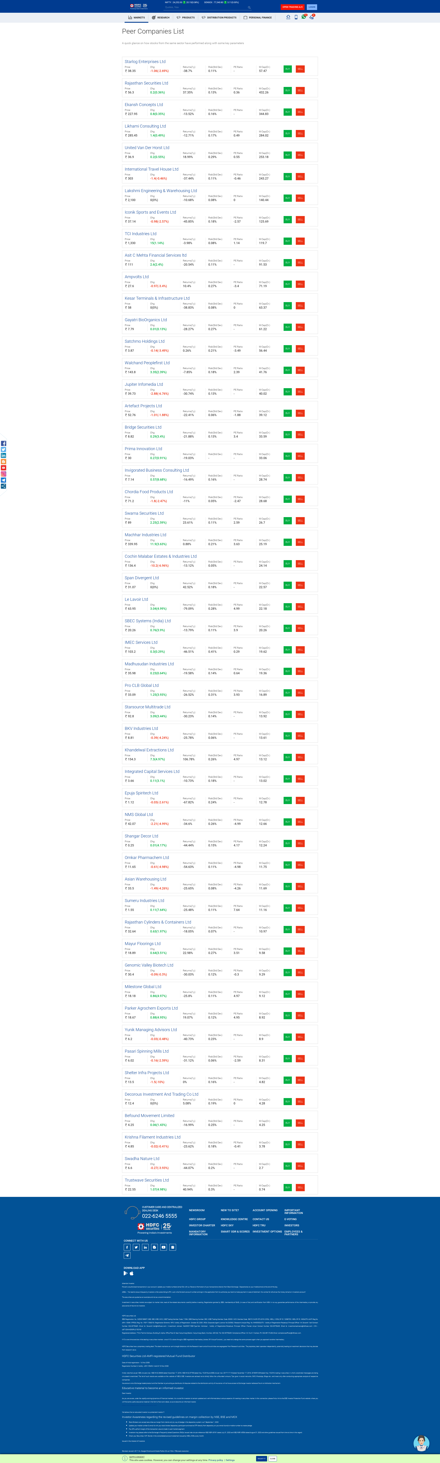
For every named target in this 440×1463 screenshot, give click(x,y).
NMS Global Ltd (139, 814)
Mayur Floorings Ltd (143, 944)
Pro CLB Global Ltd (142, 685)
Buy (287, 68)
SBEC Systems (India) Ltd (148, 621)
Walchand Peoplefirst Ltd (147, 363)
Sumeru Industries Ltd (144, 901)
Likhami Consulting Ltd (145, 126)
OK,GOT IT (262, 1459)
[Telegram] (127, 1255)
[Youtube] (163, 1247)
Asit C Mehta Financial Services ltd (155, 255)
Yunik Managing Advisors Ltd (151, 1030)
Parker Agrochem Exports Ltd (151, 1008)
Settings (230, 1460)
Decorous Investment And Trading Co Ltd (161, 1094)
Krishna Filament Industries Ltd (152, 1137)
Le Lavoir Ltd (136, 599)
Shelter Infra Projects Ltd (147, 1073)
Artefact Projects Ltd (143, 406)
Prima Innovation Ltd (143, 449)
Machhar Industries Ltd (145, 535)
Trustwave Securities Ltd (147, 1180)
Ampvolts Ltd (137, 277)
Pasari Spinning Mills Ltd (147, 1051)
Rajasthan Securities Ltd (146, 83)
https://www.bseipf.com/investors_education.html (139, 1405)
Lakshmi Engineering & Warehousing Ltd (161, 191)
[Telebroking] (288, 17)
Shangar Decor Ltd (141, 836)
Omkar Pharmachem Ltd (147, 858)
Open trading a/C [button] (293, 7)
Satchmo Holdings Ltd (144, 341)
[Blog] (154, 1247)
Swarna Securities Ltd (144, 513)
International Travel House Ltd (151, 169)
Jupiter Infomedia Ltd (144, 384)
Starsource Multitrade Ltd (147, 707)
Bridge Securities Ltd (143, 427)
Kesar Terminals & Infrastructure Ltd (157, 298)
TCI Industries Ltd (140, 234)
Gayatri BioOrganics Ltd (146, 320)
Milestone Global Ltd (143, 987)
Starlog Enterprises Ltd (145, 62)
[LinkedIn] (145, 1247)
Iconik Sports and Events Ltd (150, 212)
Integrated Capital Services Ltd (152, 771)
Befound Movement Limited (149, 1116)
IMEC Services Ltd (141, 642)
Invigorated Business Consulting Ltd (157, 470)
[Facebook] (127, 1247)
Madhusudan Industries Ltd (149, 664)
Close (272, 1459)
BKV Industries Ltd (141, 728)
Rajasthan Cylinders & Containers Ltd (158, 922)
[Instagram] (172, 1247)
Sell (300, 68)
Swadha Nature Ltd (142, 1159)
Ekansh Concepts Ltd (144, 105)
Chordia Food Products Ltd (149, 492)
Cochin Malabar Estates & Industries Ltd (161, 556)
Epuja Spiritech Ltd (141, 793)
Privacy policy (215, 1460)
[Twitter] (136, 1247)
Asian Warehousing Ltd (145, 879)
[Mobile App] (296, 17)
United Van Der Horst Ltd (147, 148)
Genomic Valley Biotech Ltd (149, 965)
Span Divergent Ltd (142, 578)
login (312, 7)
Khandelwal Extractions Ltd (149, 750)
